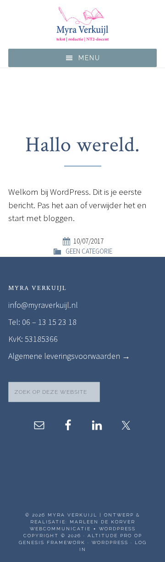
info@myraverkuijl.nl (43, 305)
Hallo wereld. (82, 145)
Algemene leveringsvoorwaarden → (69, 356)
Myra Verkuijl (82, 24)
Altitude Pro (110, 535)
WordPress (110, 542)
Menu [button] (89, 58)
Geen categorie (89, 251)
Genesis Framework (52, 542)
